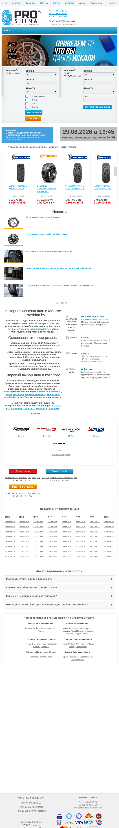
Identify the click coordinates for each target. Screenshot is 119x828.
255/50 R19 (66, 551)
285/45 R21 (95, 541)
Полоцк (41, 631)
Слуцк (69, 634)
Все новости (61, 303)
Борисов (72, 628)
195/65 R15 (10, 546)
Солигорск (76, 634)
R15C (15, 478)
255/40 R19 (66, 546)
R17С (34, 493)
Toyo (26, 397)
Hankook (29, 394)
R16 (20, 478)
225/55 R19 (66, 521)
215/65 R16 (24, 551)
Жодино (89, 628)
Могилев (34, 657)
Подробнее (35, 413)
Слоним (36, 647)
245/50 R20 (80, 531)
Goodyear (40, 394)
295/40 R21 (95, 551)
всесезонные (34, 329)
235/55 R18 (52, 541)
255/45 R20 (80, 536)
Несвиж (89, 631)
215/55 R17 (16, 408)
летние (11, 329)
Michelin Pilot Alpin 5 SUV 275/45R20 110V (75, 187)
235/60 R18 (52, 546)
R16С (24, 493)
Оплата (56, 3)
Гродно (29, 644)
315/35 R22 (109, 556)
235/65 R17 (38, 551)
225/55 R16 (24, 556)
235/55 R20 (80, 521)
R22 (27, 480)
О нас (4, 3)
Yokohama (18, 394)
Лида (44, 644)
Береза (83, 657)
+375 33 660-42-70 (58, 10)
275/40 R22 (109, 531)
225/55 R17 (41, 408)
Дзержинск (81, 628)
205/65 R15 (10, 551)
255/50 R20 (80, 541)
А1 (31, 803)
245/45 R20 (80, 526)
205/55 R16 (24, 526)
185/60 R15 (10, 526)
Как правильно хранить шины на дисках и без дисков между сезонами (58, 268)
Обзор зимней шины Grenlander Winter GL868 (46, 234)
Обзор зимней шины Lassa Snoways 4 (43, 217)
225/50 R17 (29, 408)
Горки (49, 657)
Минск (65, 628)
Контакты (16, 3)
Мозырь (90, 644)
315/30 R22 (109, 551)
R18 (38, 478)
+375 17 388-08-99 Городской (31, 811)
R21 (22, 480)
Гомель (65, 644)
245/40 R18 (53, 408)
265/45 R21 (95, 521)
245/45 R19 (66, 541)
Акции (82, 3)
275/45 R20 (80, 556)
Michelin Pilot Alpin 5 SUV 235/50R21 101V (104, 187)
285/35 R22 (109, 541)
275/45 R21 (95, 531)
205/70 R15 (10, 556)
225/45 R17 (38, 531)
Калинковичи (81, 644)
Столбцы (85, 634)
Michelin (43, 391)
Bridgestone (53, 394)
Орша (54, 628)
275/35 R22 (109, 526)
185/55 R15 (10, 521)
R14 (7, 478)
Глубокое (37, 628)
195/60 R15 (10, 541)
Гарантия (30, 3)
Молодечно (81, 631)
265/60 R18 (52, 556)
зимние (20, 329)
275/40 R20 (80, 551)
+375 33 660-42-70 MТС (31, 807)
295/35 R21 (95, 546)
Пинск (81, 659)
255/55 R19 (66, 556)
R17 (29, 478)
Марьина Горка (69, 631)
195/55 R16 (24, 521)
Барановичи (74, 657)
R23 (30, 480)
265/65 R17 (38, 556)
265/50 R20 (80, 546)
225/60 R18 (52, 531)
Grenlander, (10, 397)
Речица (72, 647)
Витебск (28, 628)
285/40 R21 (95, 536)
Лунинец (75, 659)
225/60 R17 (38, 541)
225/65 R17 (38, 546)
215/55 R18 (52, 521)
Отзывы (44, 3)
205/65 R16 (24, 536)
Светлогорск (81, 647)
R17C (34, 478)
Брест (65, 657)
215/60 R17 (38, 526)
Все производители (61, 455)
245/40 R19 (66, 536)
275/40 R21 (95, 526)
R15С (15, 493)
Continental (55, 391)
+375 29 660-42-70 (58, 13)
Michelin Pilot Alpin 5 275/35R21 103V (18, 187)
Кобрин (89, 657)
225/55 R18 (52, 526)
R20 (19, 480)
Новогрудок (52, 644)
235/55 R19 (66, 531)
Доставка (70, 3)
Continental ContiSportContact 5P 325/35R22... (47, 189)
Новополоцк (46, 628)
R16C (24, 478)
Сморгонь (45, 647)
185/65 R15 (10, 531)
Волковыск (37, 644)
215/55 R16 (24, 541)
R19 (15, 480)
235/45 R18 (52, 536)
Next (115, 171)
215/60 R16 (24, 546)
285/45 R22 (109, 546)
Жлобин (71, 644)
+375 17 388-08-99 (58, 16)
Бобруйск (42, 657)
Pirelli (9, 394)
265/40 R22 (109, 521)
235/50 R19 (66, 526)
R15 (11, 478)
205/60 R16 (24, 531)
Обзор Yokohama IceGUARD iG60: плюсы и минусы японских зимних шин (59, 285)
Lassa (20, 397)
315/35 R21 (95, 556)
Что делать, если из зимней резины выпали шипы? (49, 251)
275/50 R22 (109, 536)
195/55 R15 (10, 536)
